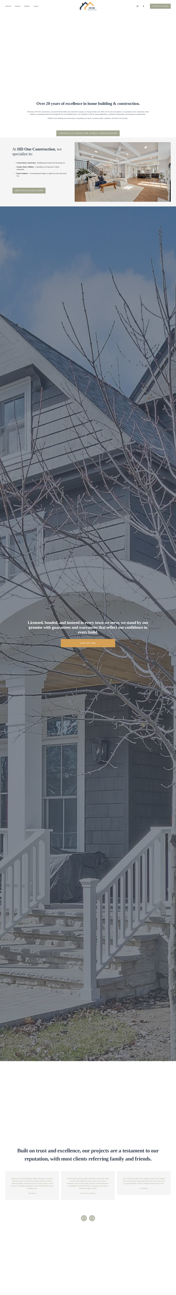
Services (17, 6)
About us (8, 6)
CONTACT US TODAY (160, 6)
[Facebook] (143, 6)
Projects (26, 6)
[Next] (92, 1218)
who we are (88, 643)
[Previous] (84, 1218)
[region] (88, 1191)
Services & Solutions (29, 190)
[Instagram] (137, 6)
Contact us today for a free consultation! (88, 133)
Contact (35, 6)
